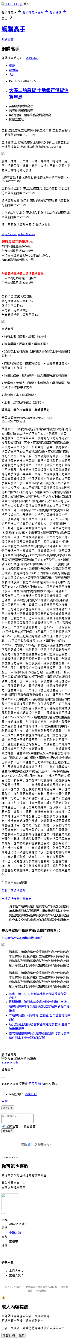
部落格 (13, 70)
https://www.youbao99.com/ (18, 234)
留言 (41, 1083)
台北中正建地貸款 (13, 890)
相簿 (12, 65)
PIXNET (17, 1287)
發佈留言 (8, 1131)
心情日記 (31, 1094)
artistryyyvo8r (9, 1062)
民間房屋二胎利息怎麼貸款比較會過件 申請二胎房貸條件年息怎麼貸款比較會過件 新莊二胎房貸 (39, 1006)
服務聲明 (41, 1290)
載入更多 (8, 1108)
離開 (21, 1335)
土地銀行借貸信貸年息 (16, 898)
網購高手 (13, 29)
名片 (12, 74)
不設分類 (32, 58)
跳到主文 (7, 39)
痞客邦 (32, 1083)
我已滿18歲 (9, 1335)
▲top (4, 1100)
